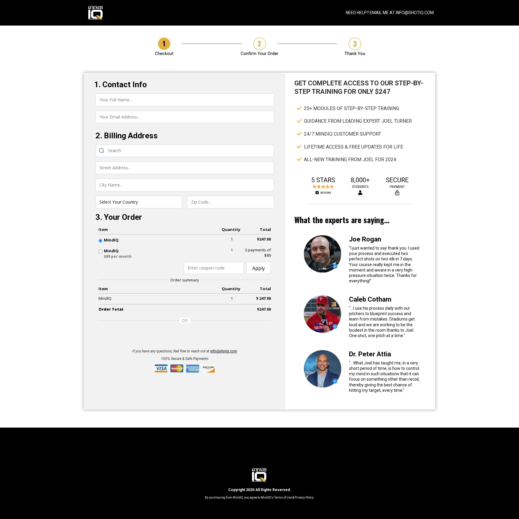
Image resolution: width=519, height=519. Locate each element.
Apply (258, 268)
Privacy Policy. (304, 497)
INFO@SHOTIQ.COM (415, 12)
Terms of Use (283, 497)
